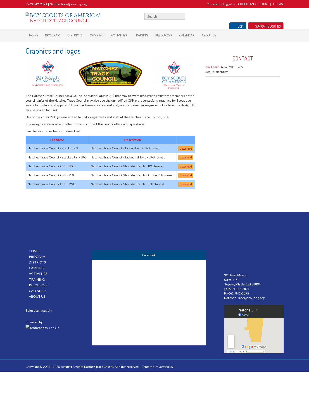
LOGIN (278, 4)
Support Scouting (268, 26)
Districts (75, 35)
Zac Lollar (212, 67)
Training (141, 35)
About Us (209, 35)
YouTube (273, 15)
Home (33, 35)
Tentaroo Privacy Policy (157, 367)
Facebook (268, 15)
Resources (163, 35)
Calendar (186, 35)
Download (186, 148)
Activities (119, 35)
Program (52, 35)
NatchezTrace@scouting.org (68, 4)
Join (241, 26)
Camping (97, 35)
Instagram (280, 15)
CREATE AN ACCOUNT (253, 4)
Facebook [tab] (149, 255)
